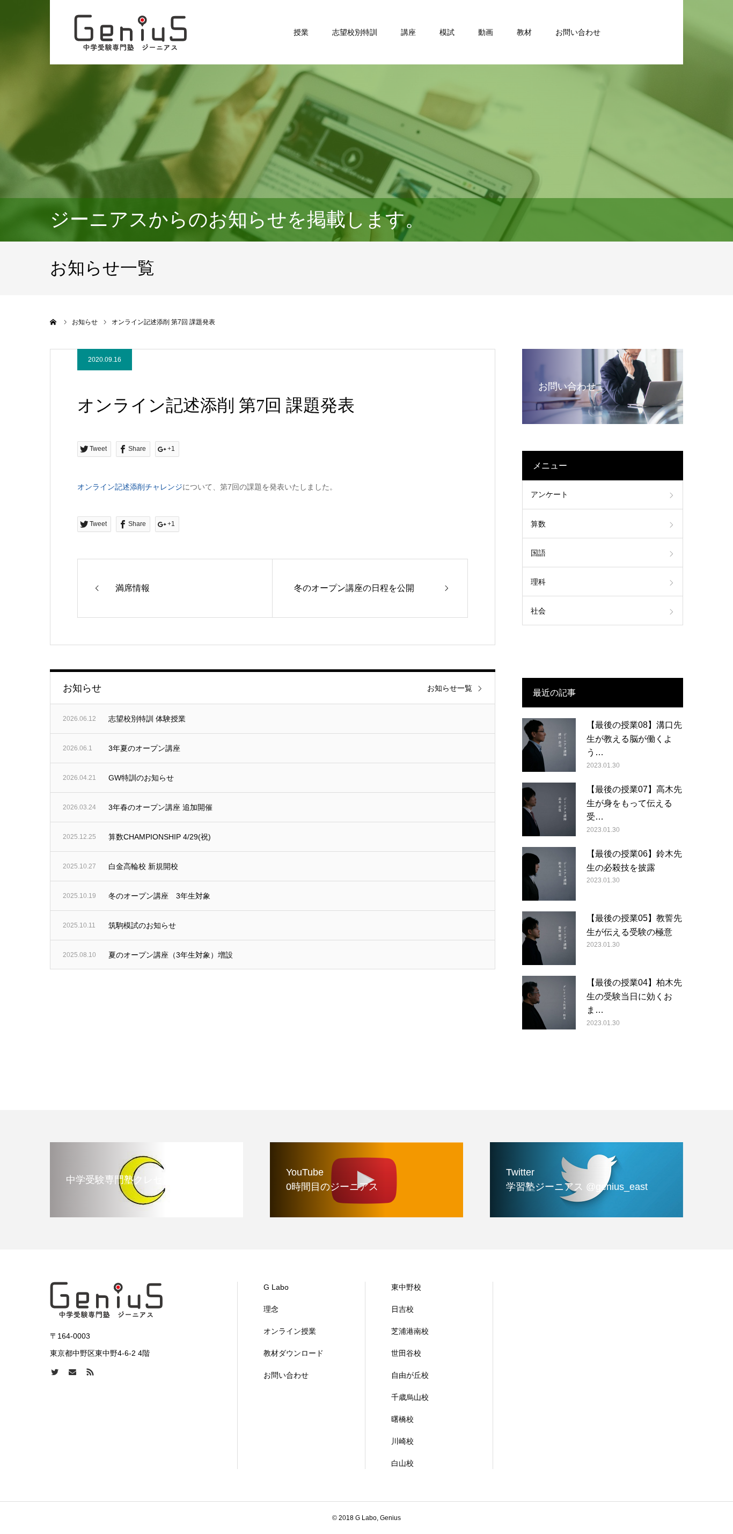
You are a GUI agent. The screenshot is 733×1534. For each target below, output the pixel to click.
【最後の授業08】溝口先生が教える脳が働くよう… (634, 738)
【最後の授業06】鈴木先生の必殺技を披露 (634, 860)
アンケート (549, 494)
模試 (447, 32)
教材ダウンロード (293, 1353)
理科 (538, 582)
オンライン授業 (289, 1331)
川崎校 (402, 1441)
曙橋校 (402, 1419)
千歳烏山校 (410, 1397)
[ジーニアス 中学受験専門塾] (130, 32)
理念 (270, 1309)
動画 (485, 32)
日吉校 (402, 1309)
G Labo (276, 1287)
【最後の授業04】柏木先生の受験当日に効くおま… (634, 996)
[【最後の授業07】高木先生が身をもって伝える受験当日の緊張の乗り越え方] (549, 809)
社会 (538, 611)
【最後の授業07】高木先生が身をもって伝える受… (634, 803)
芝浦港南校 (410, 1331)
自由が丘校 (410, 1375)
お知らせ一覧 (449, 688)
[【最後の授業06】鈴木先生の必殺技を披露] (549, 874)
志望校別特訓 (354, 32)
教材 (524, 32)
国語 (538, 553)
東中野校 (406, 1287)
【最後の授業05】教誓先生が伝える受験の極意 (634, 925)
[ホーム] (53, 322)
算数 (538, 524)
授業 (301, 32)
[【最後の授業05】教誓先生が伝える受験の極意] (549, 938)
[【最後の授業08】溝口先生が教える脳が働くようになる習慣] (549, 745)
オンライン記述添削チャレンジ (129, 487)
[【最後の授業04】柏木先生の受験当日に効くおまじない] (549, 1002)
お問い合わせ (577, 32)
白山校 (402, 1463)
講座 (408, 32)
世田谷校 (406, 1353)
